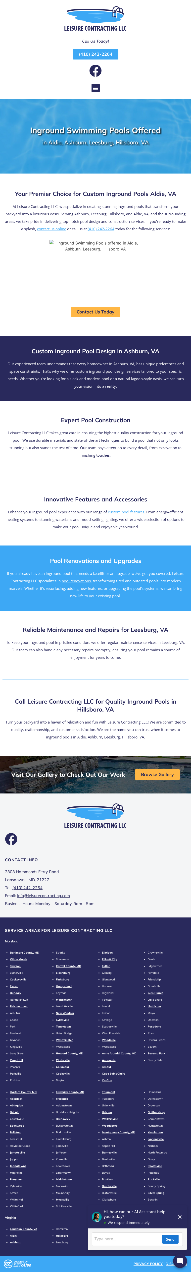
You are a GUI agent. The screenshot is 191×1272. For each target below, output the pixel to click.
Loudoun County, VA (23, 1229)
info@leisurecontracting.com (43, 895)
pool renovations (76, 580)
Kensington (155, 1132)
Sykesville (62, 1020)
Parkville (15, 1073)
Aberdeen (16, 1098)
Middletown (64, 1179)
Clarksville (63, 1060)
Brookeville (109, 1186)
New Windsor (65, 1013)
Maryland (11, 941)
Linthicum (154, 1006)
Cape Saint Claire (113, 1073)
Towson (15, 966)
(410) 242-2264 (101, 228)
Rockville (154, 1179)
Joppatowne (18, 1166)
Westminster (64, 1040)
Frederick (62, 1098)
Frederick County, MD (70, 1092)
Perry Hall (16, 1060)
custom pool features (126, 511)
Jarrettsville (17, 1152)
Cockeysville (18, 979)
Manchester (64, 999)
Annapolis (109, 1060)
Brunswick (63, 1119)
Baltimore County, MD (24, 952)
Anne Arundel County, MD (119, 1053)
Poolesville (155, 1166)
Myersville (62, 1199)
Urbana (107, 1112)
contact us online (51, 228)
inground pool (101, 371)
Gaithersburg (156, 1112)
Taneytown (63, 1026)
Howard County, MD (69, 1053)
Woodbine (109, 1040)
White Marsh (18, 959)
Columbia (62, 1067)
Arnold (106, 1067)
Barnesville (109, 1152)
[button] (95, 88)
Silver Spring (156, 1193)
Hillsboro (62, 1235)
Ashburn (15, 1242)
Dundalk (15, 993)
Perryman (16, 1179)
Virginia (10, 1217)
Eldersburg (63, 972)
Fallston (15, 1132)
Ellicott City (109, 959)
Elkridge (107, 952)
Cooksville (63, 1073)
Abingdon (16, 1105)
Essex (14, 986)
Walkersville (110, 1119)
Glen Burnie (155, 993)
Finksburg (62, 979)
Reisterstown (19, 1006)
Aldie (13, 1235)
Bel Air (14, 1112)
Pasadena (154, 1026)
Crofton (107, 1080)
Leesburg (62, 1242)
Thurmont (108, 1092)
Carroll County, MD (68, 966)
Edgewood (17, 1125)
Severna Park (156, 1053)
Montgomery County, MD (118, 1132)
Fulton (106, 966)
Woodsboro (110, 1125)
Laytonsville (156, 1139)
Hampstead (64, 986)
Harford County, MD (23, 1092)
